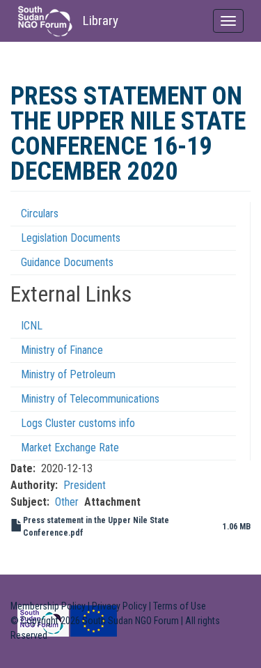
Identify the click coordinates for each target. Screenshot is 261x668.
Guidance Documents (67, 262)
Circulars (39, 213)
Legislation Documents (70, 237)
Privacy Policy (119, 606)
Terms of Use (179, 606)
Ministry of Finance (62, 350)
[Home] (45, 21)
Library (100, 21)
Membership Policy (48, 606)
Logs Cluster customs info (78, 423)
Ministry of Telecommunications (90, 398)
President (84, 485)
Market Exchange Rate (70, 447)
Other (67, 501)
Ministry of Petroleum (68, 374)
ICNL (31, 325)
